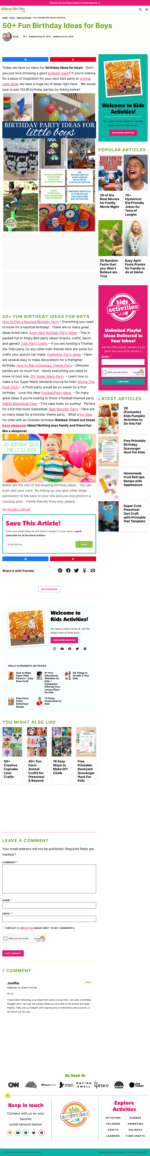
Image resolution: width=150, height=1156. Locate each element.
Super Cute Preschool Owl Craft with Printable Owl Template (135, 513)
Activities (113, 1117)
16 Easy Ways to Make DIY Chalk (60, 767)
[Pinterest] (85, 649)
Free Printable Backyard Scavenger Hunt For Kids (86, 770)
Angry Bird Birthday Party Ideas (53, 333)
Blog (12, 18)
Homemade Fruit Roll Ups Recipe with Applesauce (134, 479)
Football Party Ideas (56, 393)
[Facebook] (70, 649)
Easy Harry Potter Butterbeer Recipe (22, 702)
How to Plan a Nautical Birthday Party (30, 322)
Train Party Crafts (34, 343)
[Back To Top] (8, 1095)
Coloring (113, 1123)
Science (135, 1117)
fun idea (86, 414)
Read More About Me (64, 640)
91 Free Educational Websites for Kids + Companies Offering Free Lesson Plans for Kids (52, 682)
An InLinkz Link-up (16, 509)
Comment (10, 862)
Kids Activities (24, 18)
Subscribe (123, 381)
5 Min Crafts (135, 1136)
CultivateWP (141, 1152)
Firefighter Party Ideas (64, 354)
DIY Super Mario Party (47, 376)
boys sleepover (14, 425)
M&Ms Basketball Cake (19, 404)
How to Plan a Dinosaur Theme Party (44, 365)
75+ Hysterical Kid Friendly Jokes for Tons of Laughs (134, 204)
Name (7, 900)
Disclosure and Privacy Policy (111, 1152)
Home (5, 18)
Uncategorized (49, 589)
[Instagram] (54, 649)
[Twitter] (77, 649)
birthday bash (58, 73)
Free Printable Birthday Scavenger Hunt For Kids (135, 446)
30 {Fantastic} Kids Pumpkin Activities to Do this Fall (134, 416)
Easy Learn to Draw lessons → (83, 2)
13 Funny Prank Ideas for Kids (53, 701)
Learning (113, 1136)
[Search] (140, 9)
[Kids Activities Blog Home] (13, 9)
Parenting (135, 1123)
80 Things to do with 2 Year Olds (81, 675)
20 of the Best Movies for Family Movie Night (109, 201)
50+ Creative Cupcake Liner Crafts (11, 769)
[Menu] (147, 9)
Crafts (113, 1129)
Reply (88, 982)
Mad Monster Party (63, 409)
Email (7, 913)
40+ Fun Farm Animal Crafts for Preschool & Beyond (36, 770)
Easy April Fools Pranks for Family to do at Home (135, 266)
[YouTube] (62, 649)
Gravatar (26, 928)
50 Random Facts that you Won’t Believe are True (109, 268)
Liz (17, 36)
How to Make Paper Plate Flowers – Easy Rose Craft (24, 677)
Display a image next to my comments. (40, 928)
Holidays (135, 1129)
